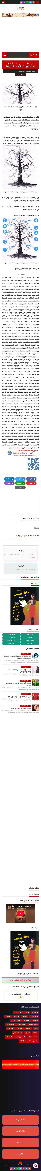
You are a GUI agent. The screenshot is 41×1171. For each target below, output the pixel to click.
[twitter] (30, 2)
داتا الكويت (20, 1142)
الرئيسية (32, 55)
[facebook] (24, 2)
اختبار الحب (30, 637)
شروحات (9, 1028)
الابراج (15, 1016)
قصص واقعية (19, 1037)
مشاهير (8, 1037)
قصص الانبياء (32, 1037)
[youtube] (33, 2)
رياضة (27, 1028)
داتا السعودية (20, 1120)
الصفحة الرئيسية (31, 71)
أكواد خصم (33, 1016)
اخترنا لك (17, 1012)
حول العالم (21, 1024)
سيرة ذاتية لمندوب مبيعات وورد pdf (19, 696)
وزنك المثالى (11, 637)
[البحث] (3, 2)
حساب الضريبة (11, 640)
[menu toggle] (37, 2)
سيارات (19, 1028)
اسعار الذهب (11, 634)
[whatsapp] (27, 2)
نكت (21, 1041)
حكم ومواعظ (32, 1024)
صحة (34, 1032)
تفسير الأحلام (15, 1020)
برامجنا (26, 1020)
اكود (23, 1016)
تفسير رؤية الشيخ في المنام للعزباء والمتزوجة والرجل (19, 670)
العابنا (34, 1020)
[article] (20, 499)
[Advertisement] (20, 36)
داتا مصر (20, 1154)
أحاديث (34, 1012)
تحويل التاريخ (30, 643)
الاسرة (7, 1016)
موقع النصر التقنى (9, 1165)
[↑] (20, 1163)
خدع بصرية (21, 71)
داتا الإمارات (20, 1131)
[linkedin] (26, 1168)
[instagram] (21, 2)
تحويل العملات (11, 643)
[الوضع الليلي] (35, 1165)
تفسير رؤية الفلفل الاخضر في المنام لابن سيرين (18, 684)
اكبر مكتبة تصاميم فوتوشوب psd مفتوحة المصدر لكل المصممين (17, 657)
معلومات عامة (32, 1041)
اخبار (26, 1012)
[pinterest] (23, 1168)
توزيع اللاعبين (30, 640)
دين (35, 1028)
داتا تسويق (30, 634)
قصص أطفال (16, 1032)
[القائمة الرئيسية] (4, 54)
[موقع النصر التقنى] (20, 8)
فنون (26, 1032)
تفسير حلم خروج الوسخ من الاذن (21, 708)
